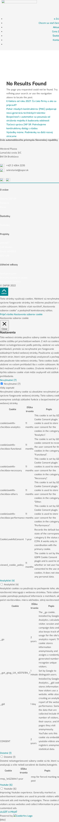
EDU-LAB (4, 255)
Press (3, 207)
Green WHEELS (8, 251)
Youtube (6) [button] (6, 784)
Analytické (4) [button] (7, 580)
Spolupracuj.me (8, 273)
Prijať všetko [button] (6, 314)
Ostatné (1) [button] (5, 753)
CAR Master (6, 247)
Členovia (4, 203)
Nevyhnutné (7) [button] (8, 380)
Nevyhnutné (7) (12, 383)
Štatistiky (5, 225)
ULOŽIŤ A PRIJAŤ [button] (8, 812)
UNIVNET (5, 243)
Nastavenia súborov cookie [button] (28, 314)
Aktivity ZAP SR (8, 198)
